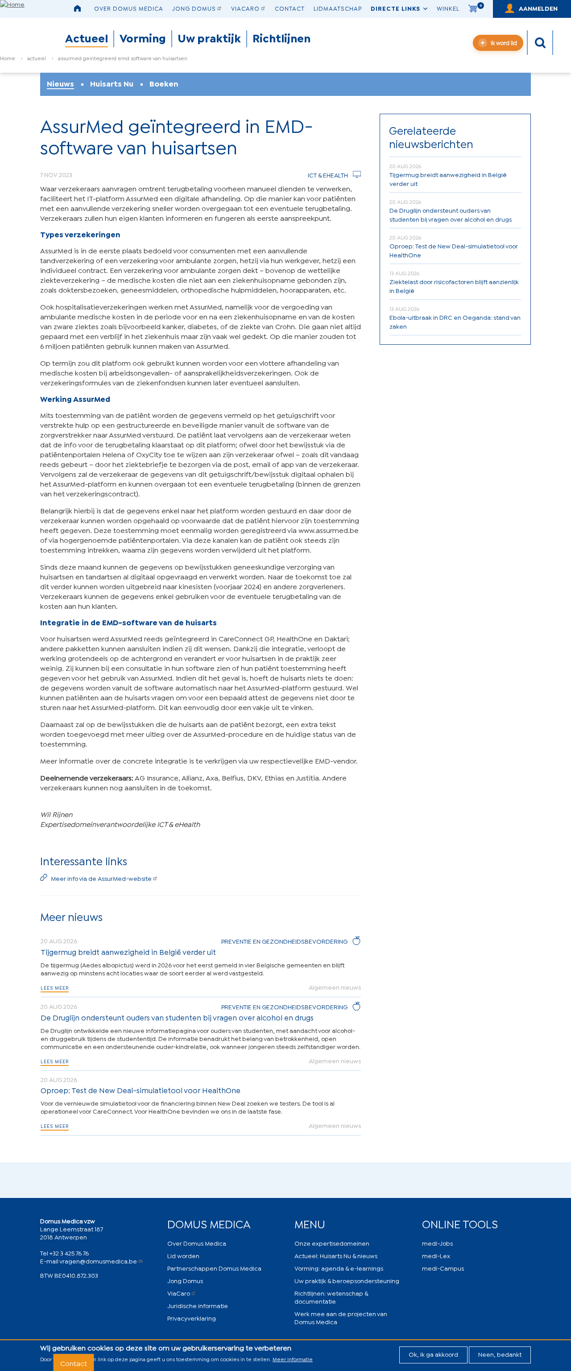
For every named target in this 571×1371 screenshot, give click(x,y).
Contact (290, 8)
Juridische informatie (197, 1305)
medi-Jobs (437, 1243)
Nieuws (60, 83)
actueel (36, 57)
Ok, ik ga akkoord (433, 1354)
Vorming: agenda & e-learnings (338, 1268)
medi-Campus (443, 1268)
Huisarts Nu (111, 83)
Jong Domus (194, 8)
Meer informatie (293, 1358)
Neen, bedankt (499, 1354)
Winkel (448, 8)
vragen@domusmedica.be (98, 1260)
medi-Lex (436, 1255)
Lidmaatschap (338, 8)
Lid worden (183, 1255)
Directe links (395, 8)
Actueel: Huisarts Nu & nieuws (335, 1255)
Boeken (163, 83)
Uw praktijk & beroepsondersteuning (346, 1280)
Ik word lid (504, 42)
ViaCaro (245, 8)
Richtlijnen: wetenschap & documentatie (331, 1297)
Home (7, 57)
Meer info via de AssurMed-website (101, 878)
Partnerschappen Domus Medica (214, 1268)
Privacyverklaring (191, 1317)
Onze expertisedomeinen (331, 1243)
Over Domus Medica (128, 8)
